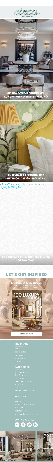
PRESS (18, 401)
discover (26, 334)
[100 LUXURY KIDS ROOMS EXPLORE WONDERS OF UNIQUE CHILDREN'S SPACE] (26, 308)
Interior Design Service (26, 414)
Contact (19, 361)
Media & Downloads (25, 405)
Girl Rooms (20, 378)
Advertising (20, 358)
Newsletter (20, 355)
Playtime (19, 385)
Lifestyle (19, 388)
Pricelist (19, 408)
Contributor (20, 352)
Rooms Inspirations (24, 391)
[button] (6, 311)
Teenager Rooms (23, 381)
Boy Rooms (20, 375)
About (18, 349)
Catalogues (20, 411)
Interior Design (22, 372)
